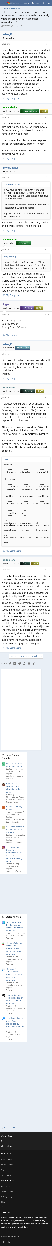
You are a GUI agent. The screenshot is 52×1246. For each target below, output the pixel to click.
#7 (49, 397)
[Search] (48, 3)
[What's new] (43, 3)
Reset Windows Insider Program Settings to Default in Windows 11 (14, 926)
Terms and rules (7, 1191)
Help (3, 1202)
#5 (49, 314)
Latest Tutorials (13, 916)
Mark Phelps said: (10, 184)
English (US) (8, 1146)
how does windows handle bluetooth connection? (15, 829)
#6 (49, 354)
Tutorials (9, 938)
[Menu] (3, 3)
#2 (49, 117)
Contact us (5, 1186)
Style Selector (8, 1136)
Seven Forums (7, 1164)
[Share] (45, 43)
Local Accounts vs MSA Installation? (14, 765)
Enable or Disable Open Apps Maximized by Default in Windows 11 (15, 1024)
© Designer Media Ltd (10, 1236)
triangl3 (6, 26)
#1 (49, 44)
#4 (49, 249)
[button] (25, 1141)
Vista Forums (6, 1159)
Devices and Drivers (14, 842)
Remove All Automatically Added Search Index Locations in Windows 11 (15, 974)
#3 (49, 177)
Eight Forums (6, 1170)
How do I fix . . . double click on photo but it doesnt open (15, 787)
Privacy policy (6, 1196)
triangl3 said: (9, 256)
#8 (49, 570)
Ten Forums (6, 1175)
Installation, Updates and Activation (14, 777)
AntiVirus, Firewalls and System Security (15, 820)
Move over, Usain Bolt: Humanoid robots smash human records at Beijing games (14, 854)
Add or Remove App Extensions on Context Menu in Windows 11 (14, 999)
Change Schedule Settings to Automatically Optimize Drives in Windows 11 (14, 948)
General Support (12, 802)
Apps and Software (13, 871)
